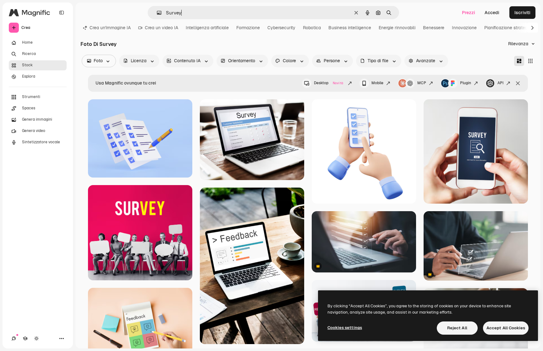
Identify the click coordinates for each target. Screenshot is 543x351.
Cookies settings (344, 327)
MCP (421, 82)
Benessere (433, 27)
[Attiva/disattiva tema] (36, 338)
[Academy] (25, 338)
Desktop (328, 82)
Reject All (457, 328)
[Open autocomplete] (156, 12)
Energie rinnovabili (397, 27)
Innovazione (464, 27)
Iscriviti (522, 12)
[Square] (530, 61)
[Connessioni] (14, 338)
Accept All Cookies (505, 328)
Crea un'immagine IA (110, 27)
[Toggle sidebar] (62, 13)
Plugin (465, 82)
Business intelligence (349, 27)
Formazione (248, 27)
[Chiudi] (517, 83)
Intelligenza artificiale (207, 27)
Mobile (377, 82)
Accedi (492, 12)
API (500, 82)
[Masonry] (519, 61)
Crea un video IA (161, 27)
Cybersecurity (281, 27)
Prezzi (468, 12)
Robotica (312, 27)
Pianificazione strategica (509, 27)
